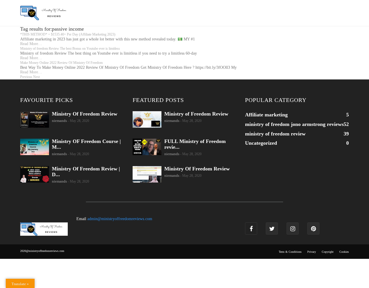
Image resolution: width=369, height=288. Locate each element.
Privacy (311, 251)
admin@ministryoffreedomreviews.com (119, 219)
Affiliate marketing (266, 115)
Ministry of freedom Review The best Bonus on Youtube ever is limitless (70, 49)
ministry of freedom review (275, 134)
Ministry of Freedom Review (196, 114)
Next (36, 77)
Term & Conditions (290, 251)
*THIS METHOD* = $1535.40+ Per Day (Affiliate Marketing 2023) (67, 34)
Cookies (344, 251)
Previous (26, 77)
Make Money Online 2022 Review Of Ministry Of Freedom (61, 63)
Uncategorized (261, 143)
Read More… (31, 44)
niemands (59, 120)
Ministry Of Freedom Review (84, 114)
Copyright (328, 251)
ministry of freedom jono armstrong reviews (294, 124)
